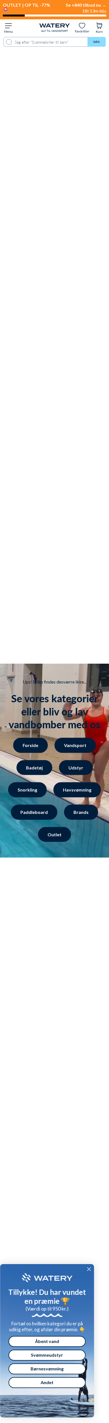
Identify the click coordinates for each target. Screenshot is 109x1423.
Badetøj (34, 767)
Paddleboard (34, 812)
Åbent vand (53, 1341)
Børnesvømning (52, 1368)
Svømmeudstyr (53, 1355)
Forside (30, 745)
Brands (81, 812)
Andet (52, 1382)
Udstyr (75, 767)
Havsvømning (77, 789)
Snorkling (27, 789)
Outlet (54, 834)
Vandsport (75, 745)
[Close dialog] (94, 1269)
